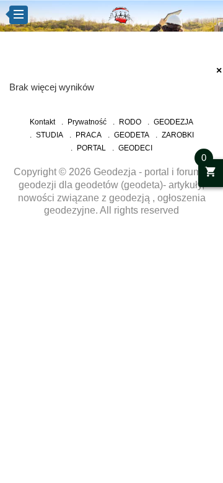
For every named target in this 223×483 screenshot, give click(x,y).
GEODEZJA (173, 122)
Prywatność (87, 122)
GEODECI (135, 148)
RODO (130, 122)
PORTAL (91, 148)
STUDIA (49, 135)
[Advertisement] (111, 280)
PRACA (89, 135)
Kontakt (42, 122)
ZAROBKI (178, 135)
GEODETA (131, 135)
